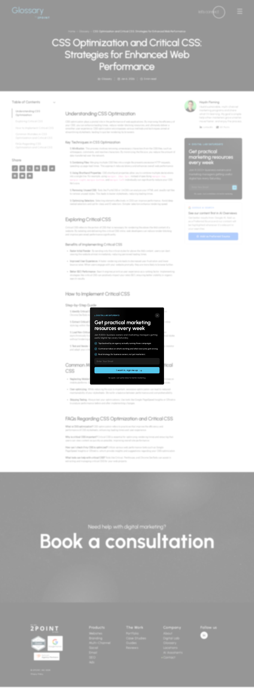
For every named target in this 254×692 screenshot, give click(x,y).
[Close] (157, 315)
